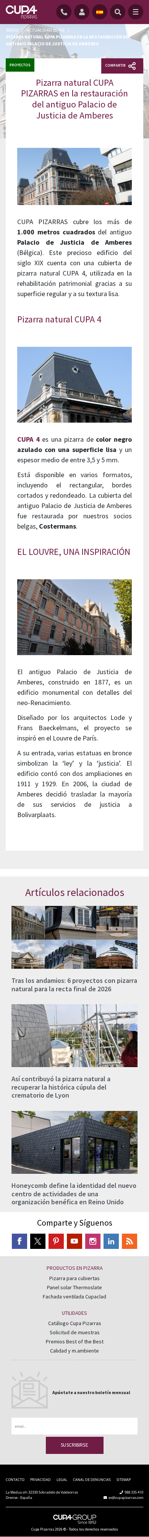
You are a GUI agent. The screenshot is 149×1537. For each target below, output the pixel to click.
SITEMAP (124, 1479)
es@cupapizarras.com (126, 1497)
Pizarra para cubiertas (74, 1278)
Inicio (12, 30)
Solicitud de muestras (75, 1332)
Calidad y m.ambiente (74, 1350)
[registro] (83, 11)
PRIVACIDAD (40, 1479)
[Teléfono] (65, 11)
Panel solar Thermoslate (74, 1287)
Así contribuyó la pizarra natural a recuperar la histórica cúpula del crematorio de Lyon (60, 1086)
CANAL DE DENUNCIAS (92, 1479)
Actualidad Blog (45, 30)
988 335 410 (134, 1492)
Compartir (115, 65)
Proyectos (20, 65)
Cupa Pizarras (42, 1529)
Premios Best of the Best (75, 1341)
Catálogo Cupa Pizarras (74, 1323)
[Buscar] (117, 11)
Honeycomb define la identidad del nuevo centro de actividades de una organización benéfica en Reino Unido (73, 1193)
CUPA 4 (28, 439)
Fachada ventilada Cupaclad (74, 1296)
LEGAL (62, 1479)
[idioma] (99, 11)
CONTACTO (15, 1479)
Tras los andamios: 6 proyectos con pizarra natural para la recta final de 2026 (74, 984)
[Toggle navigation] (135, 11)
